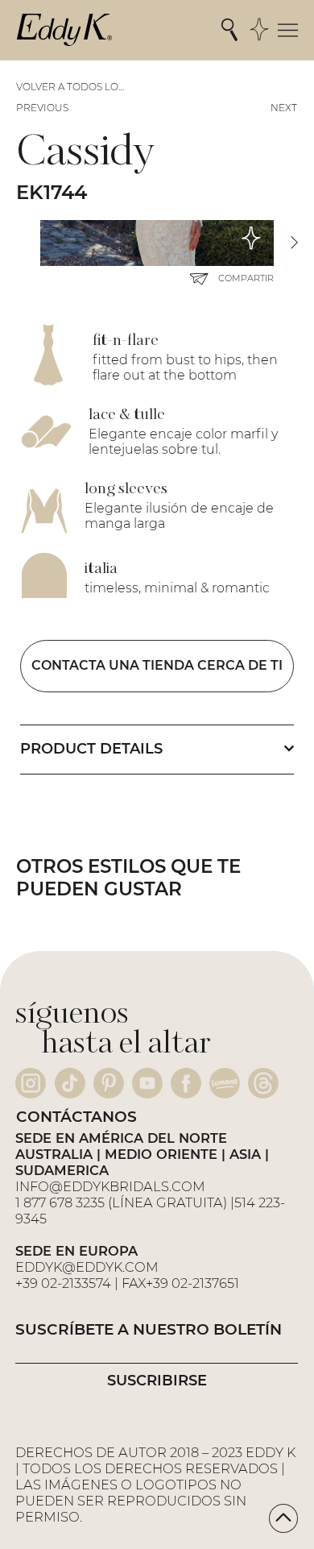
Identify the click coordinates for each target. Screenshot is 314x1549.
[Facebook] (186, 1083)
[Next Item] (294, 243)
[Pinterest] (108, 1083)
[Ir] (283, 1518)
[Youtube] (147, 1083)
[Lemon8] (224, 1083)
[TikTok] (70, 1083)
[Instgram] (30, 1083)
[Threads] (263, 1083)
